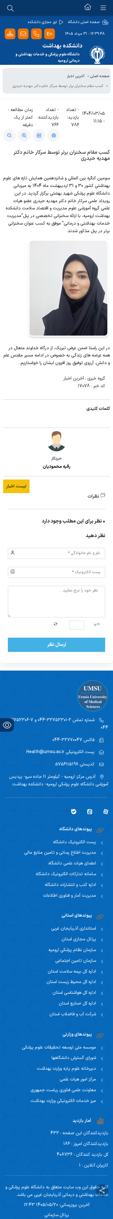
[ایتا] (87, 811)
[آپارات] (103, 811)
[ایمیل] (23, 34)
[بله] (71, 811)
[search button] (10, 8)
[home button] (87, 7)
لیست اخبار (16, 486)
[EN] (49, 34)
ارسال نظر (56, 644)
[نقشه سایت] (10, 34)
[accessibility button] (7, 725)
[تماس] (36, 34)
